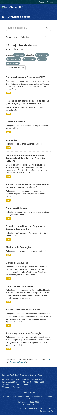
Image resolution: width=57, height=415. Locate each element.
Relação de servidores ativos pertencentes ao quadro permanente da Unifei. (27, 186)
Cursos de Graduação (17, 262)
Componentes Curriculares (19, 286)
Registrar (50, 2)
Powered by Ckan (47, 411)
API (49, 359)
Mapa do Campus (12, 387)
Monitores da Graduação (18, 247)
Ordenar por (11, 37)
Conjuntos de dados (19, 16)
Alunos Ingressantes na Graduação (24, 333)
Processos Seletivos (16, 208)
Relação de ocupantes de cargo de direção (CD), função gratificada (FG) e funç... (27, 102)
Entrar (41, 2)
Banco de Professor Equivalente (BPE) (25, 77)
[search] (47, 28)
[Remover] (22, 55)
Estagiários (11, 139)
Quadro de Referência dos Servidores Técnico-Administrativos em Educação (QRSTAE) (25, 158)
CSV (8, 93)
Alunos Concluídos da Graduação (23, 309)
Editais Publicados (15, 121)
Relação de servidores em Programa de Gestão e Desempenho (26, 227)
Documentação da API (18, 362)
